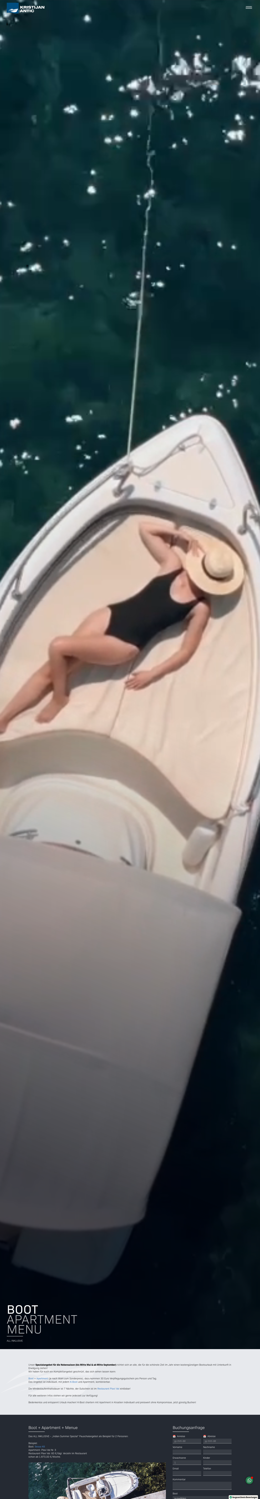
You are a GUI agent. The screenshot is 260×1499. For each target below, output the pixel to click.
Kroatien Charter (241, 27)
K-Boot (73, 1381)
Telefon (207, 1468)
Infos (249, 36)
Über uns (246, 41)
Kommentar (179, 1479)
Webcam (247, 45)
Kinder (206, 1457)
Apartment (42, 1378)
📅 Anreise (179, 1436)
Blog (250, 32)
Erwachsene (179, 1457)
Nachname (209, 1447)
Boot (31, 1378)
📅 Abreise (209, 1436)
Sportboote (245, 18)
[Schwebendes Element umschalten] (249, 1480)
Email (176, 1468)
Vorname (177, 1447)
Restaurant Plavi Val (108, 1388)
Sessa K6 (40, 1446)
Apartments (245, 22)
